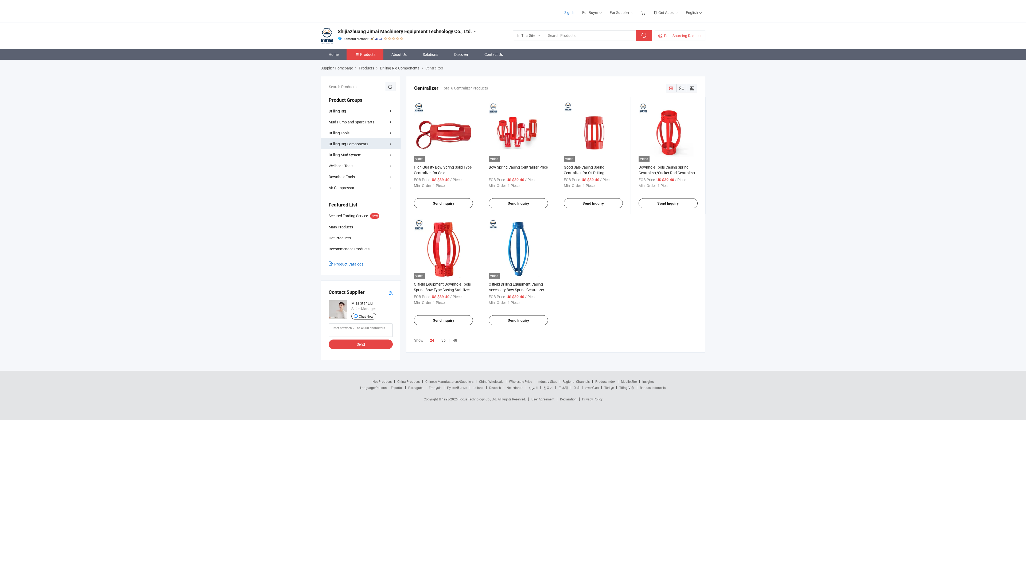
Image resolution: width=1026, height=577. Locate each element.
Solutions (430, 54)
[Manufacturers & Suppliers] (355, 10)
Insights (648, 381)
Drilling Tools (339, 132)
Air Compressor (341, 187)
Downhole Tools (342, 176)
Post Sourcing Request (683, 35)
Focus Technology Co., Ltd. (478, 399)
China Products (408, 381)
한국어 (548, 387)
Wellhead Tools (341, 165)
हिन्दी (577, 387)
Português (415, 387)
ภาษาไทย (592, 387)
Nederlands (515, 387)
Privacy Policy (592, 399)
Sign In (570, 12)
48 (455, 340)
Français (435, 387)
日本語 (563, 387)
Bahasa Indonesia (653, 387)
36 (443, 340)
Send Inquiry (443, 203)
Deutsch (495, 387)
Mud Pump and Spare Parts (351, 121)
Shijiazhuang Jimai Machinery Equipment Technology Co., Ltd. (405, 31)
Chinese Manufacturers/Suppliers (449, 381)
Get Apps (666, 12)
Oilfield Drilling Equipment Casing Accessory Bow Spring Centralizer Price (516, 290)
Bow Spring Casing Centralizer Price (518, 167)
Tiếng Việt (626, 387)
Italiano (478, 387)
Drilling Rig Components (348, 143)
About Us (399, 54)
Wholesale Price (520, 381)
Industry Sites (547, 381)
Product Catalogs (348, 264)
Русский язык (457, 387)
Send (361, 344)
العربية (533, 387)
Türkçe (609, 387)
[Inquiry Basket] (644, 12)
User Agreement (542, 399)
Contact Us (493, 54)
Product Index (605, 381)
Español (397, 387)
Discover (461, 54)
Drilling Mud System (345, 154)
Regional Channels (576, 381)
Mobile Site (629, 381)
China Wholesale (491, 381)
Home (334, 54)
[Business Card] (390, 292)
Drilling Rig (337, 111)
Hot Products (382, 381)
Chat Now (366, 316)
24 (432, 340)
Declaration (568, 399)
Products (367, 54)
